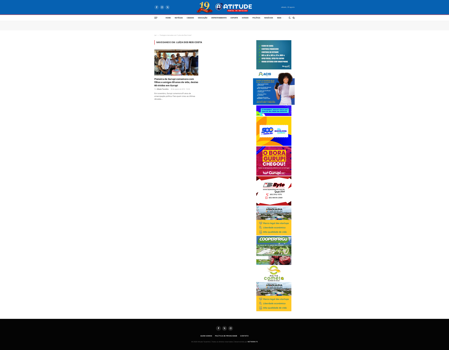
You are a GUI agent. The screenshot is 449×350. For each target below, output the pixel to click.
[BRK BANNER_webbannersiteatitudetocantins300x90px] (273, 115)
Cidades (190, 18)
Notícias (179, 18)
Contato (244, 336)
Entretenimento (219, 18)
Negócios (268, 18)
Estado (245, 18)
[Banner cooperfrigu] (273, 264)
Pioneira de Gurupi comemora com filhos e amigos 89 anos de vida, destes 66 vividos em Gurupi (176, 82)
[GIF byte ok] (273, 205)
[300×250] (273, 145)
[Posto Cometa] (273, 281)
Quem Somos (206, 336)
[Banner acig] (274, 104)
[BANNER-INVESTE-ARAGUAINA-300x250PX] (273, 235)
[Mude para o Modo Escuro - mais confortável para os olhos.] (289, 18)
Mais (279, 18)
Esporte (234, 18)
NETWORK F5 (253, 342)
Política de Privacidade (226, 336)
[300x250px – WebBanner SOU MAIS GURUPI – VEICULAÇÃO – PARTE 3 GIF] (273, 175)
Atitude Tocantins (162, 89)
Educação (202, 18)
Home (168, 18)
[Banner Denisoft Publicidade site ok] (273, 69)
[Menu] (155, 17)
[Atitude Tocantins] (225, 7)
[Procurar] (293, 17)
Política (256, 18)
